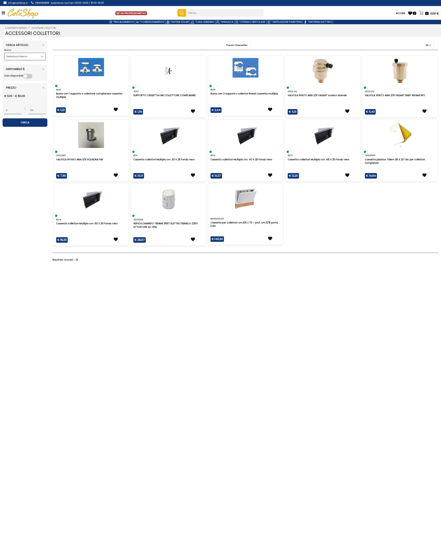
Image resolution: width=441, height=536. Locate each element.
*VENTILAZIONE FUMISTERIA (286, 22)
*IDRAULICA (226, 22)
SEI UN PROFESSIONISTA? (131, 13)
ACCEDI (400, 13)
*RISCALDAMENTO (123, 22)
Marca (7, 50)
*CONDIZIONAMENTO (151, 22)
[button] (181, 13)
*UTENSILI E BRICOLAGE (252, 22)
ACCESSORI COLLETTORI (44, 27)
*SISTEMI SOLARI (179, 22)
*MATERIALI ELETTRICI (319, 22)
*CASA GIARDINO (204, 22)
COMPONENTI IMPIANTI (16, 27)
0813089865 (42, 3)
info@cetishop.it (18, 3)
